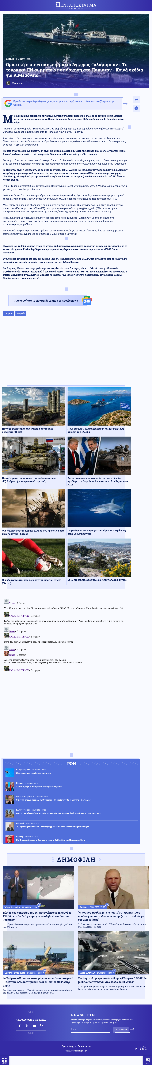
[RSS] (41, 1025)
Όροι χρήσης (68, 1046)
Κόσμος (10, 58)
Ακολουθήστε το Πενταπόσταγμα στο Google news (46, 300)
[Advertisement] (66, 353)
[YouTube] (34, 1025)
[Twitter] (27, 1025)
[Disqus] (66, 635)
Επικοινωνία (84, 1046)
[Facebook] (19, 1025)
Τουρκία (8, 313)
